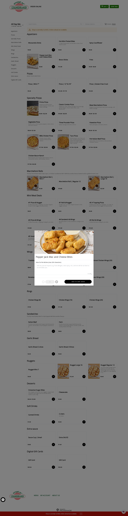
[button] (3, 499)
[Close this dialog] (91, 232)
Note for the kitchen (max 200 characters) (48, 262)
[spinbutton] (50, 282)
